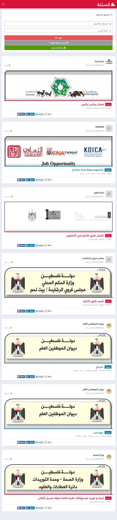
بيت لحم (7, 197)
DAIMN (99, 127)
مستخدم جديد (58, 48)
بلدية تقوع (99, 192)
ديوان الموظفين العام (93, 324)
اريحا (6, 65)
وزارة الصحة (98, 455)
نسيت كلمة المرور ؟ (57, 43)
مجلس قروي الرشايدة (93, 258)
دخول (59, 38)
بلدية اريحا (99, 61)
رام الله (7, 131)
